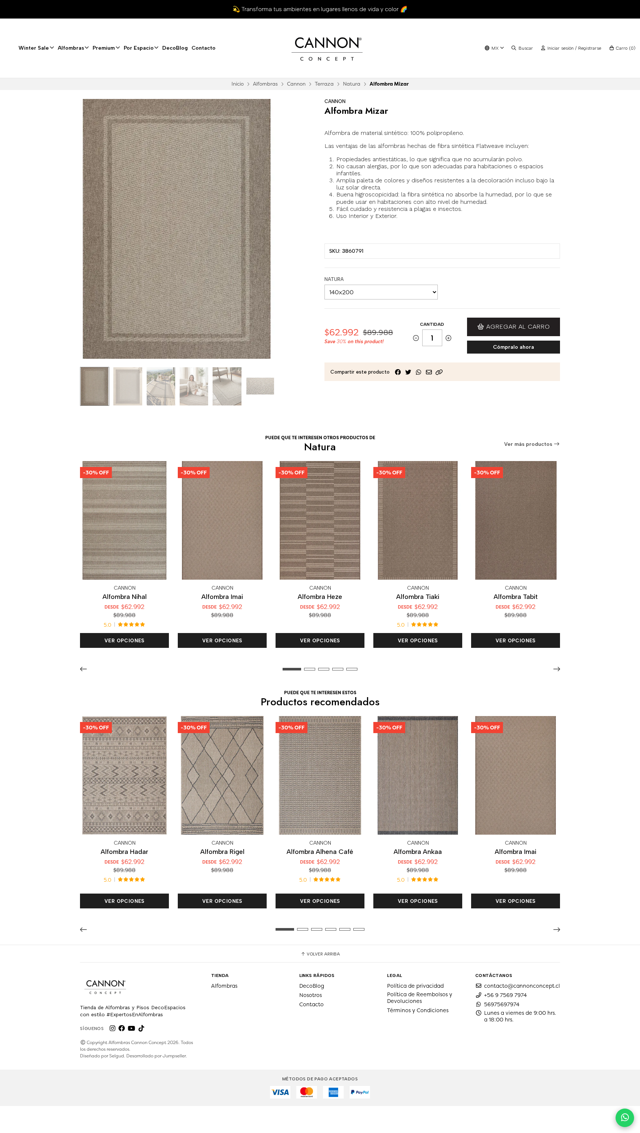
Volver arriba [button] (323, 954)
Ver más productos (529, 444)
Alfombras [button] (71, 47)
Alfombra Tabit (516, 596)
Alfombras (265, 83)
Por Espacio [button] (139, 47)
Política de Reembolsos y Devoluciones (419, 997)
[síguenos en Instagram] (112, 1028)
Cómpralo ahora (513, 347)
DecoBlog (175, 47)
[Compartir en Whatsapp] (418, 372)
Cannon (296, 83)
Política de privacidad (415, 986)
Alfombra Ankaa (418, 851)
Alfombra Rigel (222, 851)
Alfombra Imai (222, 596)
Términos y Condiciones (418, 1010)
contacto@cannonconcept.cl (522, 986)
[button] (439, 372)
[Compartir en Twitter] (408, 372)
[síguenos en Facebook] (122, 1028)
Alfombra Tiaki (417, 596)
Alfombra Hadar (124, 851)
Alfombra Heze (320, 596)
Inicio (237, 83)
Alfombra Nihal (125, 596)
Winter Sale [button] (34, 47)
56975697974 (502, 1004)
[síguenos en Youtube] (131, 1028)
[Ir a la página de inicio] (327, 48)
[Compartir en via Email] (429, 372)
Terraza (324, 83)
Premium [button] (104, 47)
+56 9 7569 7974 (505, 995)
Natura (351, 83)
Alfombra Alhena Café (320, 851)
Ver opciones (124, 640)
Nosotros (310, 995)
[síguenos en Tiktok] (141, 1028)
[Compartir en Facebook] (397, 372)
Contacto (203, 47)
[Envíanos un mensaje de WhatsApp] (625, 1118)
